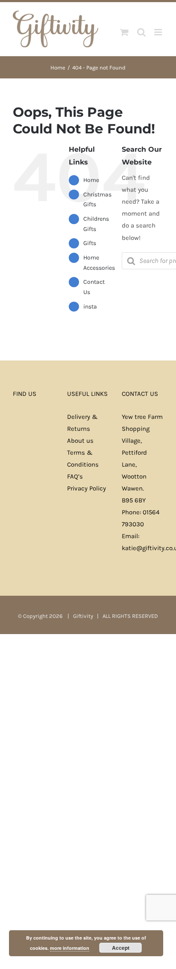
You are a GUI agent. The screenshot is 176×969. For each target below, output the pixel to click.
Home (91, 180)
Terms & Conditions (83, 458)
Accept (120, 948)
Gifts (89, 243)
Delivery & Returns (82, 423)
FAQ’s (75, 476)
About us (80, 440)
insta (90, 306)
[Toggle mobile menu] (158, 32)
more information (69, 948)
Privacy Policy (86, 488)
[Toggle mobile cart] (124, 32)
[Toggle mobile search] (141, 32)
